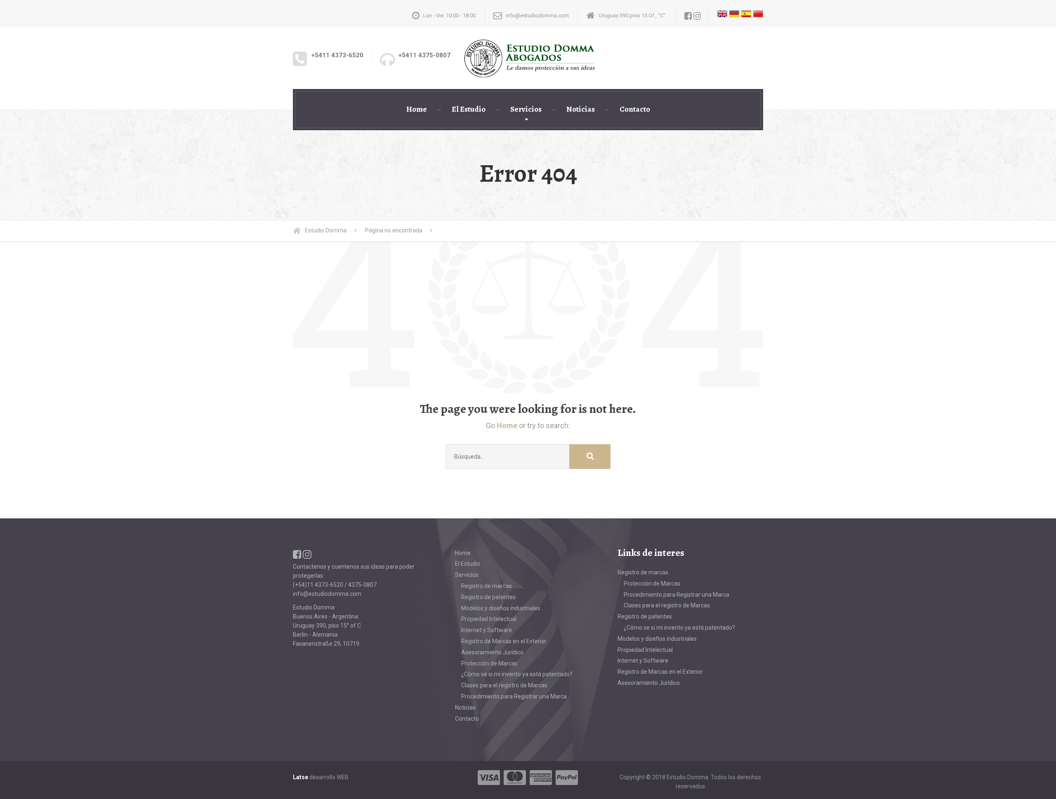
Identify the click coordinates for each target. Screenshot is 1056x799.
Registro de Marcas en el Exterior (504, 641)
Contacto (635, 109)
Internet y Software (486, 630)
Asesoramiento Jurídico (492, 652)
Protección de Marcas (489, 663)
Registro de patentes (488, 597)
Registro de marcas (486, 586)
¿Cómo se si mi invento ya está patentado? (517, 674)
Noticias (580, 109)
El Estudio (469, 109)
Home (416, 109)
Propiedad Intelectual (488, 619)
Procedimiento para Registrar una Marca (514, 696)
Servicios (526, 109)
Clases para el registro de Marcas (504, 685)
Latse (300, 777)
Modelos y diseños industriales (500, 608)
